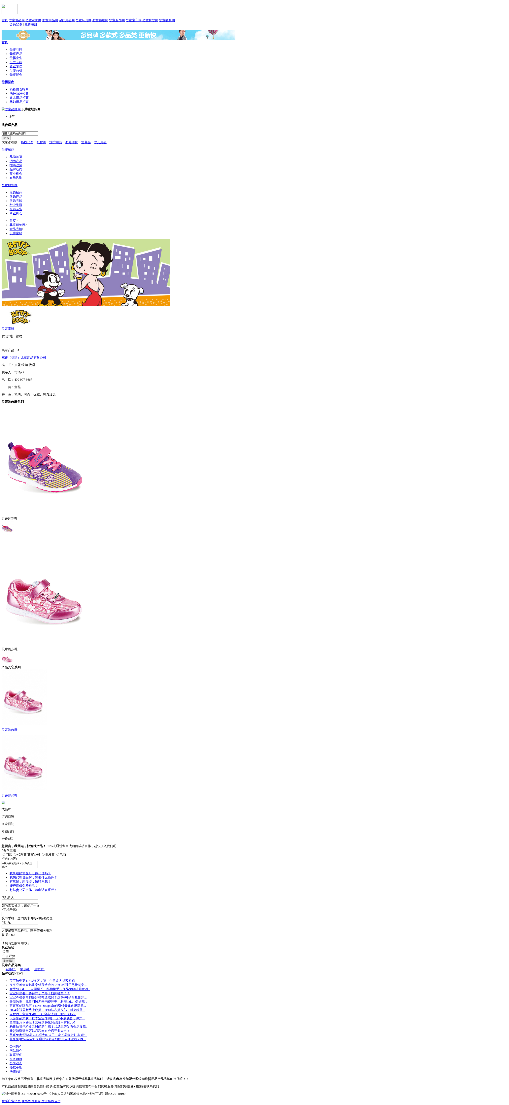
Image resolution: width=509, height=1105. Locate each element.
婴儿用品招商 (19, 97)
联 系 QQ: (8, 934)
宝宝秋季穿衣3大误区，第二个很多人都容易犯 (42, 980)
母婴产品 (16, 53)
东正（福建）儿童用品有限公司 (24, 357)
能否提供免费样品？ (24, 885)
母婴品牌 (16, 49)
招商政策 (16, 165)
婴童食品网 (17, 20)
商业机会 (16, 173)
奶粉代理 (27, 142)
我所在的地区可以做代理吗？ (30, 873)
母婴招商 (8, 82)
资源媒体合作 (50, 1101)
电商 (63, 854)
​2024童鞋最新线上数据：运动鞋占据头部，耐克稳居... (47, 1010)
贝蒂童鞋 (16, 233)
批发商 (50, 854)
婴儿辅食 (71, 142)
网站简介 (16, 1050)
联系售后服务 (31, 1101)
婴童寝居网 (100, 20)
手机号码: (9, 909)
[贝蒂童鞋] (20, 316)
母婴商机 (16, 70)
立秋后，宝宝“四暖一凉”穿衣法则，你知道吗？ (43, 1014)
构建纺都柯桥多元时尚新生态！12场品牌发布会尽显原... (49, 1026)
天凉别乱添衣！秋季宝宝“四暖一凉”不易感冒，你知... (47, 1018)
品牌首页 (16, 157)
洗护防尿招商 (19, 93)
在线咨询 (16, 177)
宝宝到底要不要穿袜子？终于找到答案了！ (40, 993)
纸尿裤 (41, 142)
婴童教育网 (167, 20)
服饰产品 (16, 196)
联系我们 (16, 1055)
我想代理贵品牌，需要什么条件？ (33, 877)
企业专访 (16, 66)
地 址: (7, 922)
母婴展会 (16, 74)
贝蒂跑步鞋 (9, 729)
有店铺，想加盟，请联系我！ (30, 881)
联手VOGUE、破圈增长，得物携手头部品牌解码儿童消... (50, 989)
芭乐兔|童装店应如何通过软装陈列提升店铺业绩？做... (48, 1039)
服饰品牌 (16, 200)
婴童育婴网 (150, 20)
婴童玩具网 (83, 20)
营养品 (86, 142)
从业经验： (9, 947)
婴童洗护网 (33, 20)
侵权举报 (16, 1067)
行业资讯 (16, 205)
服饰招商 (16, 192)
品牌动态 (16, 169)
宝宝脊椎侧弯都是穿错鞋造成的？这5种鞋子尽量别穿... (48, 985)
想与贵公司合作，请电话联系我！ (33, 890)
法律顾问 (16, 1071)
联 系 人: (8, 897)
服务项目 (16, 1059)
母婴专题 (16, 62)
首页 (5, 20)
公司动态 (16, 1063)
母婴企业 (16, 58)
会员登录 (16, 24)
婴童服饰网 (117, 20)
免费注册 (30, 24)
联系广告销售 (11, 1101)
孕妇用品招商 (19, 102)
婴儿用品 (100, 142)
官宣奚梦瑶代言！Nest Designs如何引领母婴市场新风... (48, 1005)
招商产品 (16, 161)
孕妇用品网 (67, 20)
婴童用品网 (50, 20)
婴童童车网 (134, 20)
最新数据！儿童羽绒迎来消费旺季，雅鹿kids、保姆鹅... (48, 1001)
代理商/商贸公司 (28, 854)
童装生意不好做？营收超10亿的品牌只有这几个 (43, 1022)
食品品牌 (16, 229)
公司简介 (16, 1046)
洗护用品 (55, 142)
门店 (9, 854)
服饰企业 (16, 209)
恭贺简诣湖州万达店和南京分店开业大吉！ (40, 1030)
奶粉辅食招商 (19, 89)
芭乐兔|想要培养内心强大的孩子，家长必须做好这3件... (48, 1035)
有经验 (10, 956)
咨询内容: (9, 858)
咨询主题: (9, 850)
